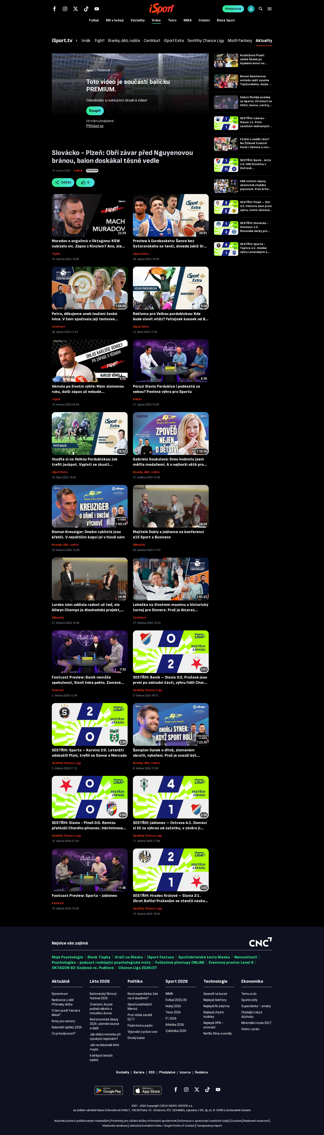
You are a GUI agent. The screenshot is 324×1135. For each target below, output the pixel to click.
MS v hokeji (115, 20)
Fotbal (94, 20)
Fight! (56, 253)
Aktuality (139, 544)
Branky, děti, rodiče (146, 472)
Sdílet (66, 182)
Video (156, 20)
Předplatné (233, 9)
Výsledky (138, 20)
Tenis (172, 20)
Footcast (58, 690)
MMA (188, 20)
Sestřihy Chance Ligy (147, 690)
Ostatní (204, 20)
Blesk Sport (226, 20)
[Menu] (269, 8)
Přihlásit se (95, 126)
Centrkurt (58, 326)
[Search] (260, 8)
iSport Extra (141, 253)
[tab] (65, 40)
